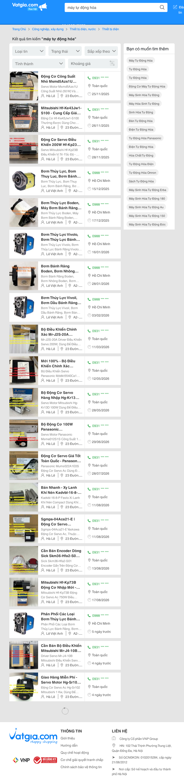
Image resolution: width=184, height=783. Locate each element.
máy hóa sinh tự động (144, 103)
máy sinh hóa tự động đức (147, 224)
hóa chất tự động (141, 155)
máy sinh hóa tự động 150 (147, 215)
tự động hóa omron (142, 172)
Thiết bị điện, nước (83, 29)
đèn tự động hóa (141, 121)
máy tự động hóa (141, 60)
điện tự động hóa (141, 129)
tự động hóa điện (141, 164)
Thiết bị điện (110, 29)
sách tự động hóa (141, 181)
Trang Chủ (19, 29)
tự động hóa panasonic (145, 138)
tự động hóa (138, 69)
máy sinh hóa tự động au (146, 207)
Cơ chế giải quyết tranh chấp (82, 759)
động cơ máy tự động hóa (147, 86)
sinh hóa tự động (141, 112)
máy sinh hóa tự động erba (147, 190)
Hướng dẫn (69, 745)
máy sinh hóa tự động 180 (147, 198)
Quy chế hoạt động (75, 752)
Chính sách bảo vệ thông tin (81, 766)
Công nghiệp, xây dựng (47, 29)
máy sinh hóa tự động (144, 95)
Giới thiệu (68, 738)
